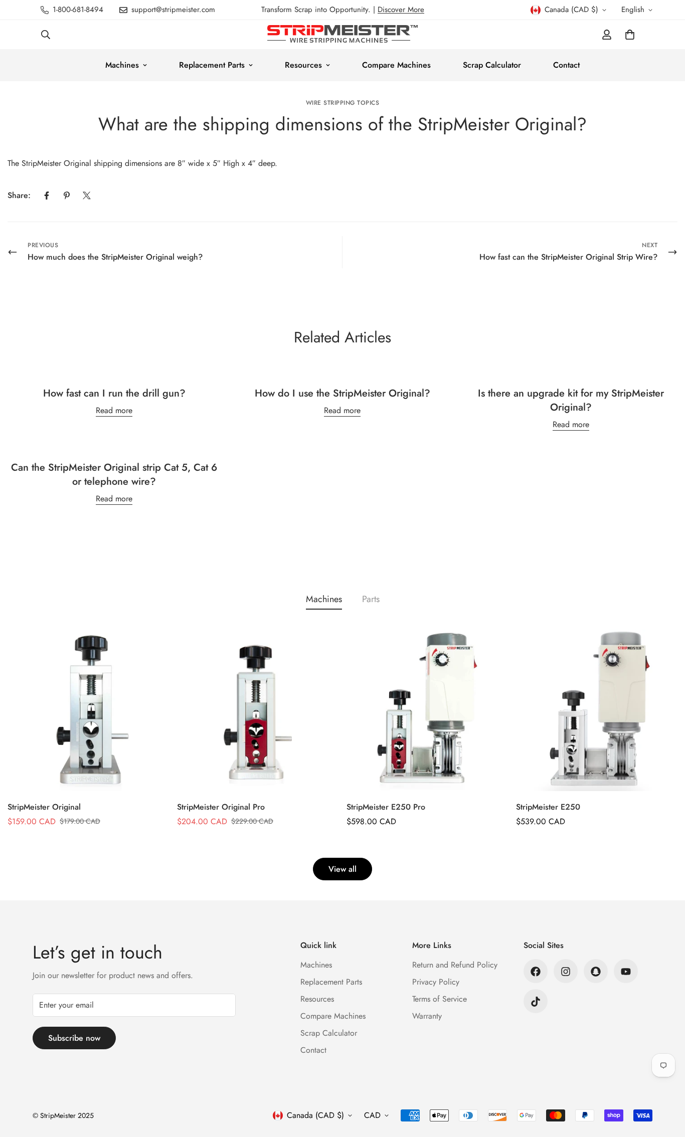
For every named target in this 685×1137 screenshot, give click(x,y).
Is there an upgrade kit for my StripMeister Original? (571, 400)
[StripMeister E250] (596, 710)
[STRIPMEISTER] (342, 34)
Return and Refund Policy (454, 965)
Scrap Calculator (492, 65)
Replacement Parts (212, 65)
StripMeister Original (44, 807)
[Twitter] (87, 196)
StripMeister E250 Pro (386, 807)
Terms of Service (439, 999)
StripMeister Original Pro (221, 807)
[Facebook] (47, 196)
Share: (19, 195)
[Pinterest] (67, 196)
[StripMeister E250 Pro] (427, 710)
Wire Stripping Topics (343, 102)
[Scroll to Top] (665, 1082)
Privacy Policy (435, 982)
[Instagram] (566, 972)
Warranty (427, 1016)
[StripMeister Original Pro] (257, 710)
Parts (371, 599)
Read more (114, 410)
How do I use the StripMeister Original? (342, 393)
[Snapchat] (596, 972)
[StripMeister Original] (88, 710)
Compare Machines (396, 65)
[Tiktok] (536, 1002)
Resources (303, 65)
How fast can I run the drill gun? (114, 393)
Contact (566, 65)
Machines (122, 65)
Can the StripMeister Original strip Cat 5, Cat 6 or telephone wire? (114, 474)
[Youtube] (626, 972)
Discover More (401, 9)
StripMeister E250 (548, 807)
